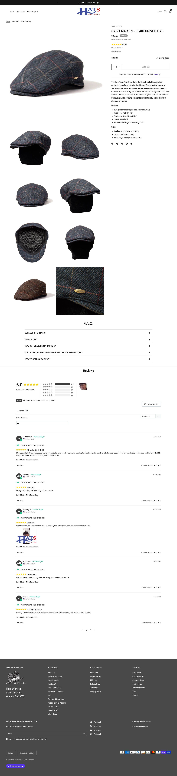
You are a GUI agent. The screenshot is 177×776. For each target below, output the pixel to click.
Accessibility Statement (57, 703)
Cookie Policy (53, 710)
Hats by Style (95, 684)
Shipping (114, 39)
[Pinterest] (122, 143)
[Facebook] (112, 143)
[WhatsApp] (127, 143)
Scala (134, 691)
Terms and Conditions (56, 699)
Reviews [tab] (20, 411)
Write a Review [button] (152, 404)
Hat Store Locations (55, 691)
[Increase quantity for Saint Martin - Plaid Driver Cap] (120, 67)
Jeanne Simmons (138, 687)
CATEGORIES (96, 668)
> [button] (94, 629)
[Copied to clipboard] (131, 143)
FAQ (49, 695)
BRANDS (136, 668)
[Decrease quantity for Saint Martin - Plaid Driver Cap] (113, 67)
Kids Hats (93, 680)
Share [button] (21, 465)
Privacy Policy (53, 706)
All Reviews (52, 714)
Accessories (94, 687)
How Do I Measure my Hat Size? (40, 346)
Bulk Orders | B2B (54, 687)
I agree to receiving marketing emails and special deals (28, 739)
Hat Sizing (52, 684)
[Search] (165, 11)
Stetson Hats (137, 684)
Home (8, 21)
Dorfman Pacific (138, 676)
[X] (117, 143)
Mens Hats (94, 672)
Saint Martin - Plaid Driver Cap (27, 460)
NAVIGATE (52, 668)
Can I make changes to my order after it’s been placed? (54, 352)
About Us (51, 672)
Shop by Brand (95, 691)
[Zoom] (99, 30)
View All (135, 695)
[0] (169, 11)
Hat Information (53, 680)
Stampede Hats (138, 680)
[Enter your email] (84, 733)
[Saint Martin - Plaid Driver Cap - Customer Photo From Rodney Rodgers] (83, 386)
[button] (155, 465)
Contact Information (35, 332)
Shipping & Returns (55, 676)
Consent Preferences (140, 726)
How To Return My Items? (37, 359)
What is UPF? (31, 339)
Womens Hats (95, 676)
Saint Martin (136, 672)
